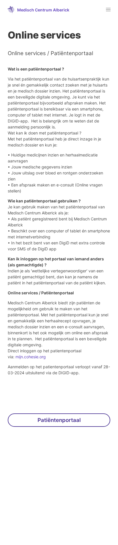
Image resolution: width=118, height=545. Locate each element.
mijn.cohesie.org (30, 356)
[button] (36, 9)
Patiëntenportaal (59, 420)
